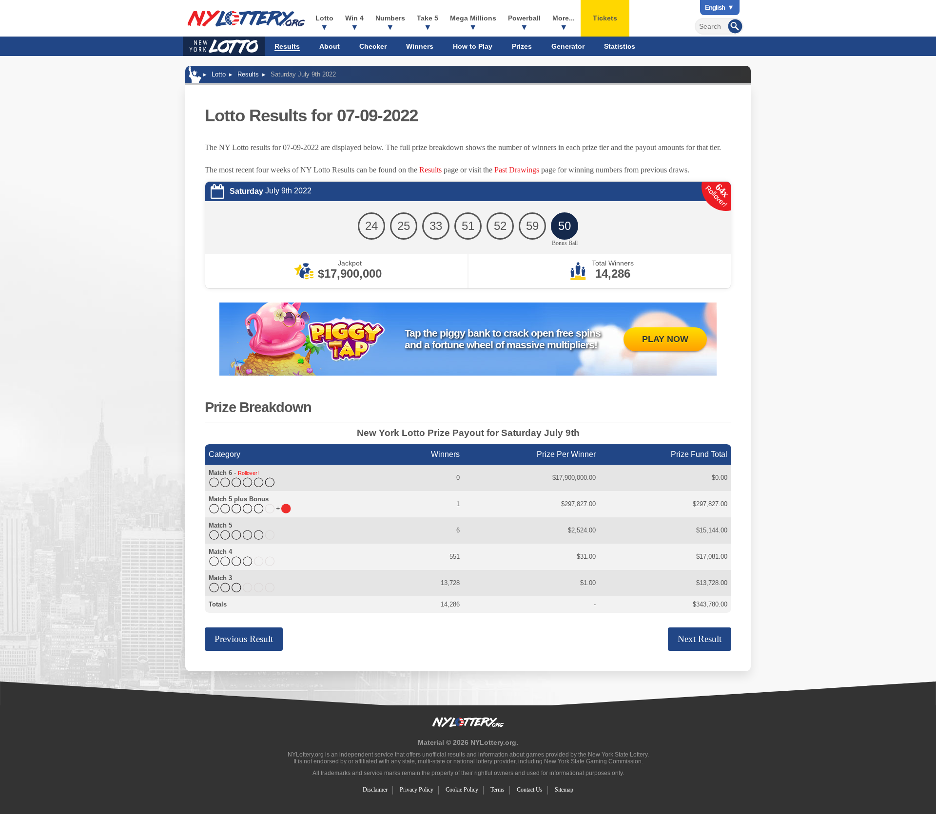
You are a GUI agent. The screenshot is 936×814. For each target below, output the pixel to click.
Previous (243, 639)
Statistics (619, 46)
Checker (373, 46)
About (329, 46)
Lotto (324, 18)
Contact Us (530, 789)
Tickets (605, 18)
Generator (568, 46)
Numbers (390, 18)
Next (700, 639)
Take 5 (427, 18)
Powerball (524, 18)
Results (287, 46)
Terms (497, 789)
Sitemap (564, 789)
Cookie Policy (462, 789)
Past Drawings (516, 170)
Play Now (665, 339)
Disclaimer (375, 789)
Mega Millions (473, 18)
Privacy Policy (416, 789)
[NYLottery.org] (246, 18)
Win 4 (354, 18)
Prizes (522, 46)
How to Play (472, 46)
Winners (419, 46)
